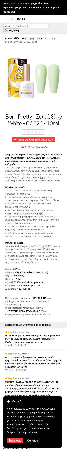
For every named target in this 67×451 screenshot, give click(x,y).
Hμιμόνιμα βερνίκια (32, 38)
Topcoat (18, 19)
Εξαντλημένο (35, 132)
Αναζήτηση (13, 30)
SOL (27, 448)
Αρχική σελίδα (12, 38)
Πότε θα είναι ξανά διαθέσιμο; (35, 139)
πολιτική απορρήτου (13, 448)
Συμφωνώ (15, 440)
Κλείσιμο (32, 440)
